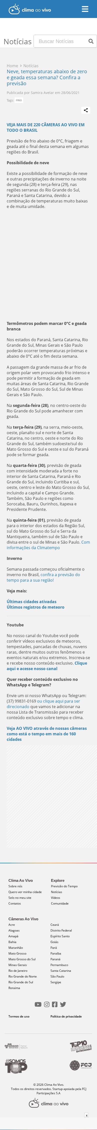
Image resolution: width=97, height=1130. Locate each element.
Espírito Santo (60, 936)
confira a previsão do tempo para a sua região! (43, 577)
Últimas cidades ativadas (31, 601)
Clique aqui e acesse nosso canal (47, 665)
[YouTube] (38, 1006)
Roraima (14, 988)
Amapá (13, 936)
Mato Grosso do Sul (22, 959)
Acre (11, 925)
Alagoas (14, 930)
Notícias (56, 892)
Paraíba (55, 953)
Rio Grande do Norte (22, 976)
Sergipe (55, 982)
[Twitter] (63, 1006)
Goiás (54, 942)
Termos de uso (18, 1016)
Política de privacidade (66, 1016)
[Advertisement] (48, 265)
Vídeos (55, 898)
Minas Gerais (17, 965)
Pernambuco (59, 965)
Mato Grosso (17, 953)
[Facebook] (54, 1006)
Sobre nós (15, 886)
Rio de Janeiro (17, 971)
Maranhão (15, 948)
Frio (19, 100)
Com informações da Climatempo (48, 544)
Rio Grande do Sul (20, 982)
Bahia (12, 942)
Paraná (55, 959)
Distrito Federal (61, 930)
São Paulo (57, 976)
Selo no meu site (19, 898)
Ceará (54, 925)
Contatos (14, 903)
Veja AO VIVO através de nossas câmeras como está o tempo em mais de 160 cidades (47, 734)
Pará (53, 948)
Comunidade (60, 903)
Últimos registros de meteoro (35, 607)
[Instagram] (46, 1006)
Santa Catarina (60, 971)
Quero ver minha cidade (25, 892)
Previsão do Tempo (64, 886)
